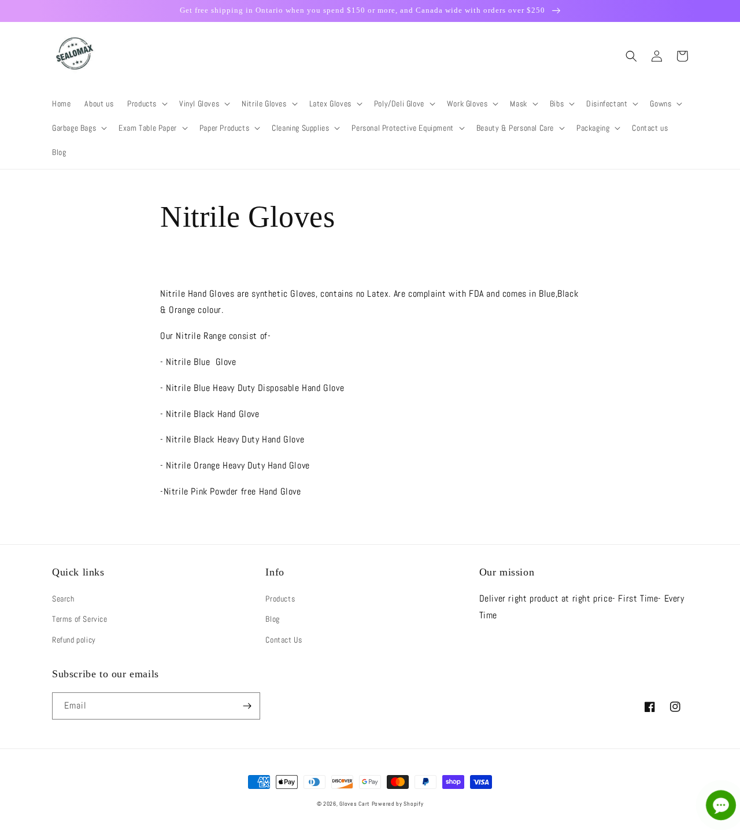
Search (63, 598)
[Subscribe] (247, 706)
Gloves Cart (354, 803)
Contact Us (283, 640)
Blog (272, 619)
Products (280, 598)
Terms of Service (80, 619)
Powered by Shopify (398, 803)
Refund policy (74, 640)
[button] (146, 103)
